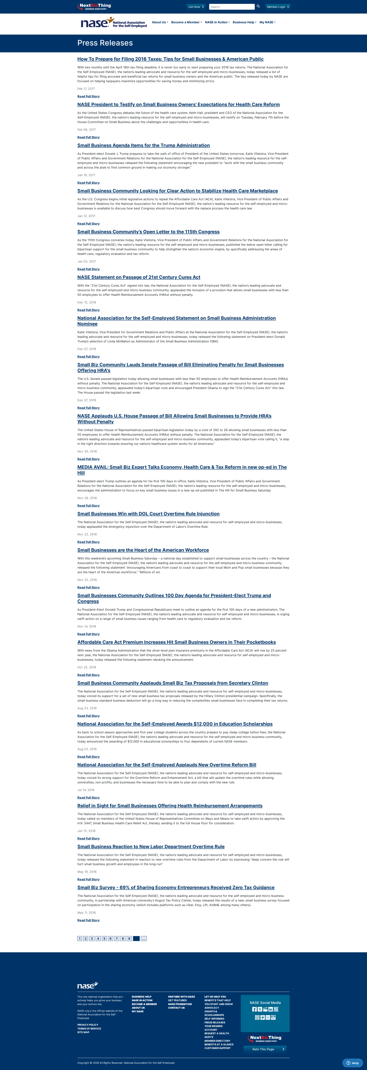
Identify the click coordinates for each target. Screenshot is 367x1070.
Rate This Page (263, 1049)
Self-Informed (214, 1018)
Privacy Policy (87, 1024)
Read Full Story (88, 96)
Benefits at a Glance (219, 1044)
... (143, 938)
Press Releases (215, 1022)
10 (136, 938)
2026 (96, 1062)
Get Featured (177, 1000)
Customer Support (218, 1048)
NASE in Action (216, 22)
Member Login (276, 6)
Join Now (194, 6)
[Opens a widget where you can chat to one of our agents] (352, 1063)
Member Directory (217, 1040)
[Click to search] (258, 7)
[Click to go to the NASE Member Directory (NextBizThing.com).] (265, 1038)
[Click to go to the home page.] (113, 22)
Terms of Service (89, 1028)
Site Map (83, 1032)
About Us (159, 22)
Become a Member (185, 22)
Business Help (243, 22)
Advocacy (212, 1007)
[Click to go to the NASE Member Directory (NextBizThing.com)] (94, 6)
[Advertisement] (183, 968)
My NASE (266, 22)
